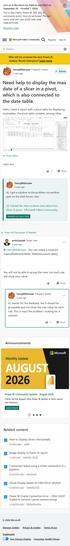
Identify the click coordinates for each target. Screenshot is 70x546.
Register (52, 39)
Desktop (9, 49)
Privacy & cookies (32, 527)
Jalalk (26, 444)
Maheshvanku (34, 504)
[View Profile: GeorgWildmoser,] (9, 184)
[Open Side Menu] (4, 39)
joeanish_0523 (30, 457)
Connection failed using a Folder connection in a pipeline (37, 467)
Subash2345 (33, 487)
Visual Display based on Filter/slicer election (35, 482)
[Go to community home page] (24, 39)
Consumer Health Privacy (47, 538)
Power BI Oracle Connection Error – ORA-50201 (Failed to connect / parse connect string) (37, 497)
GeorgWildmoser (21, 69)
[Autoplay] (29, 415)
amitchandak (18, 240)
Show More (12, 155)
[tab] (33, 415)
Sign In (62, 39)
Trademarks (9, 534)
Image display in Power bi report (28, 452)
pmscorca (31, 474)
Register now (11, 28)
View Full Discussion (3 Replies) (20, 232)
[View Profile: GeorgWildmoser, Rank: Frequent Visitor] (7, 71)
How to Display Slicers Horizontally (29, 439)
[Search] (43, 40)
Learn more (45, 60)
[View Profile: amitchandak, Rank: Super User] (7, 242)
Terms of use (50, 527)
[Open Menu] (65, 49)
